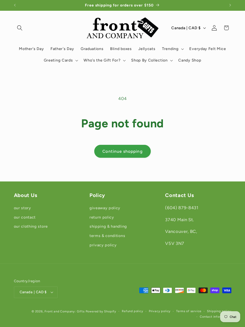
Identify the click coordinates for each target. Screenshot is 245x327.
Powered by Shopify (101, 311)
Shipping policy (219, 311)
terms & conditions (107, 235)
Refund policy (132, 311)
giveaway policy (104, 208)
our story (22, 208)
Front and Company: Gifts (64, 311)
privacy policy (103, 245)
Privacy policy (160, 311)
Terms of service (188, 311)
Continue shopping (122, 151)
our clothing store (31, 226)
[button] (20, 28)
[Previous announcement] (15, 5)
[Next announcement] (230, 5)
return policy (101, 217)
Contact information (215, 316)
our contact (25, 217)
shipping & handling (108, 226)
